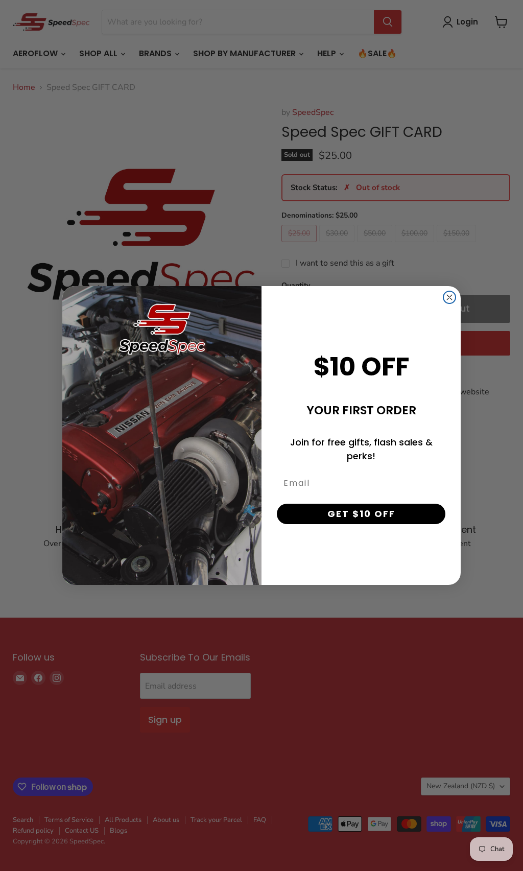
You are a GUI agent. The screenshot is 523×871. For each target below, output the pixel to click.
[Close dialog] (449, 297)
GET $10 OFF (361, 513)
